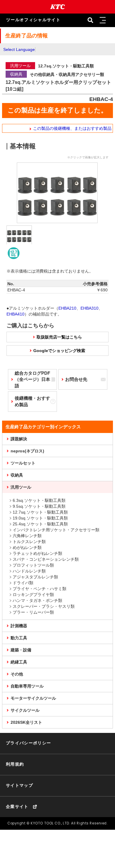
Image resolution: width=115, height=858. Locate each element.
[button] (103, 20)
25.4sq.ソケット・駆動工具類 (40, 524)
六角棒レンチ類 (27, 535)
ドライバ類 (23, 582)
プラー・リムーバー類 (33, 612)
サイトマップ (19, 785)
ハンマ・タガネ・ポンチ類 (37, 600)
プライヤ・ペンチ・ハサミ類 (39, 588)
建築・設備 (21, 650)
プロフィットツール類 (33, 565)
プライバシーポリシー (28, 743)
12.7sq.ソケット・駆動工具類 (40, 512)
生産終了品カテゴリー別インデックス (43, 426)
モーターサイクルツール (33, 698)
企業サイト (17, 806)
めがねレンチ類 (27, 547)
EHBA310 (89, 308)
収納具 (17, 475)
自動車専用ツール (27, 686)
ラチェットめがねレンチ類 (37, 553)
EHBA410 (15, 314)
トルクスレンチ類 (29, 541)
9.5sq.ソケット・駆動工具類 (39, 506)
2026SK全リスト (26, 722)
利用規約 (15, 764)
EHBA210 (67, 308)
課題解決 (19, 439)
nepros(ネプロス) (27, 451)
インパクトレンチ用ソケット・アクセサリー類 (56, 529)
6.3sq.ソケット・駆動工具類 (39, 500)
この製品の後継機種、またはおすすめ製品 (72, 128)
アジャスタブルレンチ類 (35, 577)
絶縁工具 (19, 662)
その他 (17, 674)
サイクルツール (25, 710)
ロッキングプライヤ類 (33, 594)
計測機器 (19, 625)
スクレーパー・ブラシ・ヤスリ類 (44, 606)
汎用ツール (21, 487)
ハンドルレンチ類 (29, 571)
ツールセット (23, 463)
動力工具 (19, 637)
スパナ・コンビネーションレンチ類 (46, 559)
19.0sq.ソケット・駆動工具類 (40, 518)
